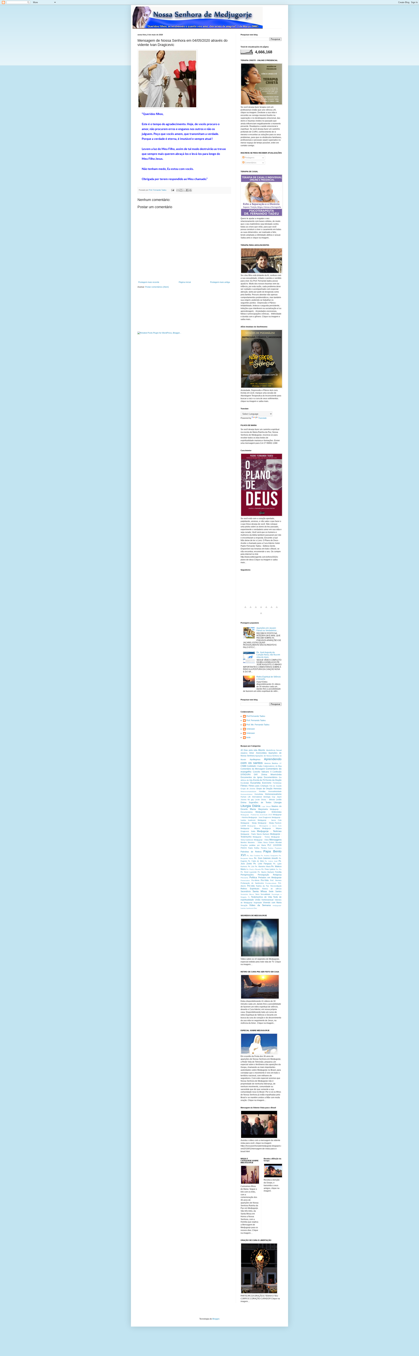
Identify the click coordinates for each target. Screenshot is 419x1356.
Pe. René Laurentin (249, 872)
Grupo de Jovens (248, 789)
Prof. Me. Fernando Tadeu (257, 725)
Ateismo (267, 763)
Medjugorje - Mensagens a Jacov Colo (264, 826)
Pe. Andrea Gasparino (269, 855)
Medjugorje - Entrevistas (268, 812)
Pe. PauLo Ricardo (253, 869)
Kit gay (251, 800)
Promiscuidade (270, 883)
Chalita (259, 766)
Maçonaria (263, 809)
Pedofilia (278, 872)
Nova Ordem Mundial (272, 842)
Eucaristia (255, 782)
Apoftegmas (255, 759)
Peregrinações (247, 875)
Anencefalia (261, 753)
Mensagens (275, 839)
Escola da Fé (259, 780)
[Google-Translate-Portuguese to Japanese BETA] (266, 609)
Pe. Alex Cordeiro (253, 855)
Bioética (275, 763)
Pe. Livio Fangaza (262, 864)
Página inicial (185, 282)
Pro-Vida (265, 880)
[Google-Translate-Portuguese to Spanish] (261, 615)
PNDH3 (244, 848)
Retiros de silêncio (272, 889)
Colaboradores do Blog (272, 766)
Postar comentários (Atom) (157, 287)
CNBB (243, 766)
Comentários (250, 163)
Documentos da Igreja (251, 777)
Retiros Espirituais (250, 889)
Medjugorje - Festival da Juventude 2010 (256, 815)
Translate (262, 418)
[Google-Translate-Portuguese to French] (250, 609)
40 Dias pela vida (249, 750)
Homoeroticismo (247, 794)
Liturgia (278, 802)
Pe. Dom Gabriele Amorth (266, 858)
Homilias (262, 791)
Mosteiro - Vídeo (255, 842)
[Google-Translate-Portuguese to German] (255, 609)
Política (253, 877)
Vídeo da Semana (260, 905)
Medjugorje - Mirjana (250, 828)
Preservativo (245, 880)
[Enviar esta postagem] (172, 190)
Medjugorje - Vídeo (261, 840)
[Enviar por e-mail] (178, 190)
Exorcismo (266, 783)
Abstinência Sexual (274, 750)
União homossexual (264, 900)
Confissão (277, 772)
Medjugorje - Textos (261, 837)
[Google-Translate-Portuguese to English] (271, 609)
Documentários (270, 777)
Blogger (215, 1319)
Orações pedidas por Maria (253, 845)
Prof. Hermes (276, 880)
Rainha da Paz (262, 886)
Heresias (277, 788)
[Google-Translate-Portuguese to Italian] (261, 609)
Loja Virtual (266, 806)
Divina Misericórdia (271, 774)
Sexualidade (265, 894)
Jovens (243, 800)
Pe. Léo (251, 866)
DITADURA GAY (249, 774)
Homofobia (259, 794)
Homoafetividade (275, 791)
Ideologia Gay (269, 797)
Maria (253, 809)
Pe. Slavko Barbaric (266, 872)
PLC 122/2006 (274, 845)
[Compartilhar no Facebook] (187, 190)
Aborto (261, 750)
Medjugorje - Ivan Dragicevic (259, 817)
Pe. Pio (279, 869)
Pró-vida (251, 886)
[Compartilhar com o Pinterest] (190, 190)
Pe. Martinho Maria (262, 866)
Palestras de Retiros (251, 852)
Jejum (279, 797)
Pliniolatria (244, 878)
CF (280, 763)
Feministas (277, 783)
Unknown (250, 729)
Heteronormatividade (248, 791)
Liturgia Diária (250, 806)
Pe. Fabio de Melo (256, 861)
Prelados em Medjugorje (270, 877)
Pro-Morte (255, 880)
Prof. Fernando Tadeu (256, 720)
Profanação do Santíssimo (252, 883)
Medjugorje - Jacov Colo (270, 820)
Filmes (244, 785)
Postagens (249, 157)
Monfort (244, 842)
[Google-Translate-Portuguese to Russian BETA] (276, 609)
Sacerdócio (246, 891)
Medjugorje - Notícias (269, 831)
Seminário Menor (247, 894)
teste (248, 737)
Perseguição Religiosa (270, 875)
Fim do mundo (275, 786)
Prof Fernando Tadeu (255, 716)
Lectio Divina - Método (265, 800)
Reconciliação (276, 886)
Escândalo (245, 783)
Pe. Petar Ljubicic (268, 869)
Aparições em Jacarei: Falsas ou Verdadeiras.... (267, 629)
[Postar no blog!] (181, 190)
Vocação (244, 905)
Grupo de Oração (264, 788)
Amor (251, 753)
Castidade (251, 766)
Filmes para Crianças (258, 786)
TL (249, 897)
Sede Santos (275, 891)
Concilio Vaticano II (262, 772)
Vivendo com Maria (272, 902)
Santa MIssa (260, 891)
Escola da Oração (273, 780)
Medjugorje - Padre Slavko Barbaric (255, 834)
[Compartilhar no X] (184, 190)
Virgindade (258, 903)
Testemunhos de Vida (261, 897)
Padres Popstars (275, 848)
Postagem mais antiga (220, 282)
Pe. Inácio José (271, 861)
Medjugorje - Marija (249, 823)
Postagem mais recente (148, 282)
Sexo (257, 894)
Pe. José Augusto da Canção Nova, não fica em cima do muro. (268, 654)
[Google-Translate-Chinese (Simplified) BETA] (245, 609)
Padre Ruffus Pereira (257, 848)
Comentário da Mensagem (253, 769)
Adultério (244, 753)
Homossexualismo (273, 794)
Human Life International (251, 797)
